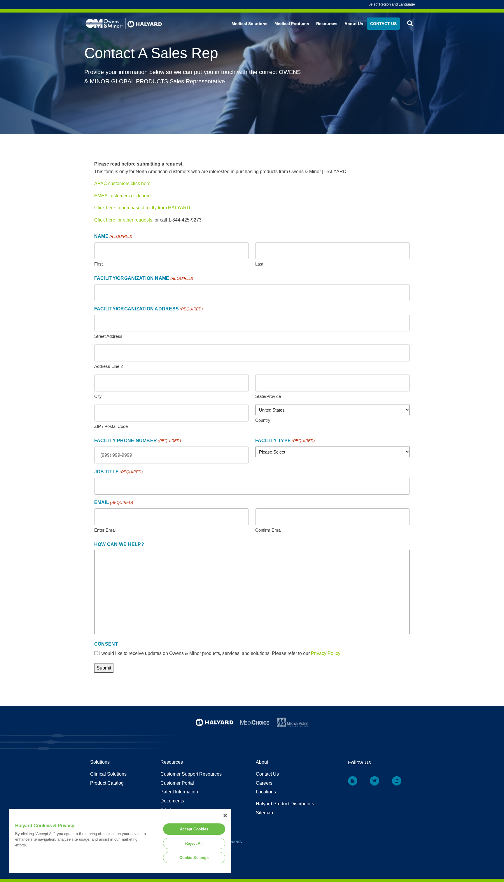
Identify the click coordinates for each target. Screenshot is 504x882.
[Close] (225, 815)
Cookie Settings (194, 857)
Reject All (194, 843)
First (98, 263)
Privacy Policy (325, 653)
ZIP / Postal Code (111, 426)
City (98, 396)
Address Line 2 (108, 366)
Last (259, 263)
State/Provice (268, 396)
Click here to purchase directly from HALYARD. (142, 207)
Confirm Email (268, 530)
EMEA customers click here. (123, 195)
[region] (120, 841)
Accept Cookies (194, 829)
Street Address (108, 336)
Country (262, 420)
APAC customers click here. (123, 183)
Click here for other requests (123, 219)
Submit (104, 667)
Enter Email (105, 530)
